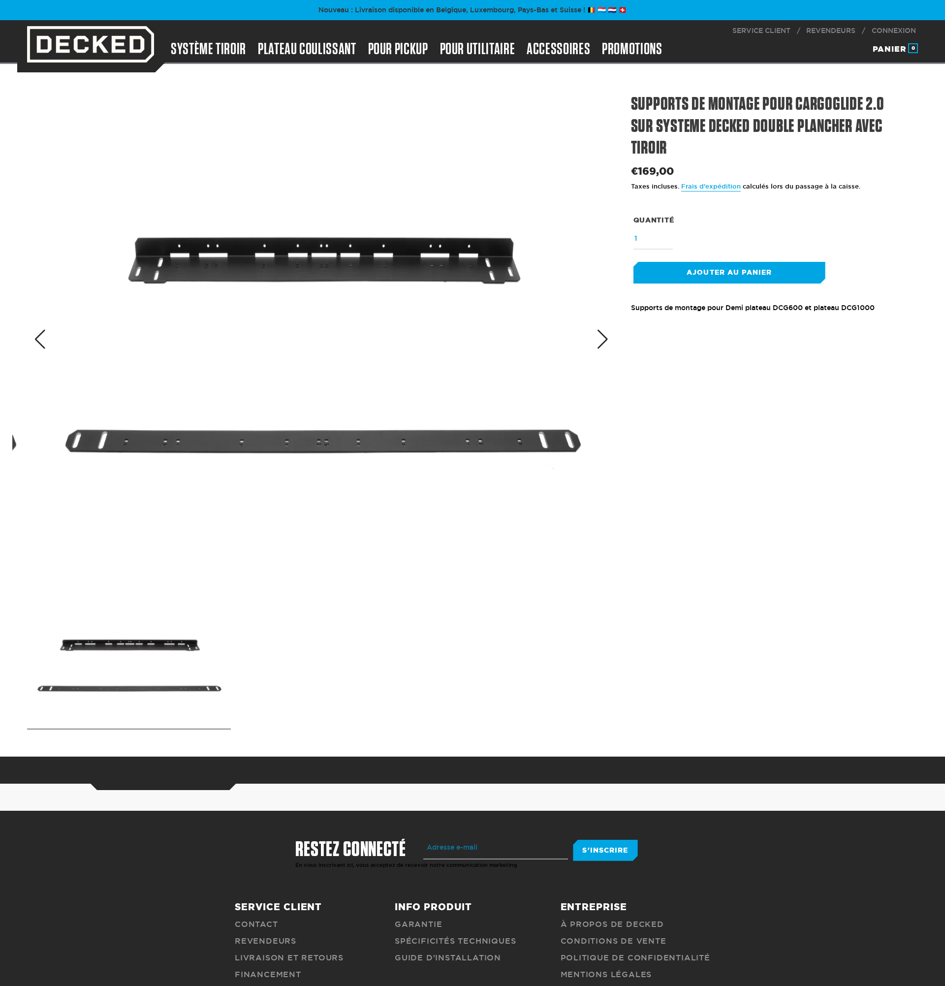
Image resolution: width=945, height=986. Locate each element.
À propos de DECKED (612, 924)
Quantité (653, 220)
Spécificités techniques (455, 941)
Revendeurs (265, 941)
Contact (256, 924)
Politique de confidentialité (635, 958)
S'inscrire (605, 850)
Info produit (433, 906)
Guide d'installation (448, 958)
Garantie (418, 924)
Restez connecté (350, 849)
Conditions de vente (613, 941)
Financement (268, 974)
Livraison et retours (289, 958)
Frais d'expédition (711, 186)
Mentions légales (606, 974)
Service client (278, 906)
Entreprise (594, 906)
